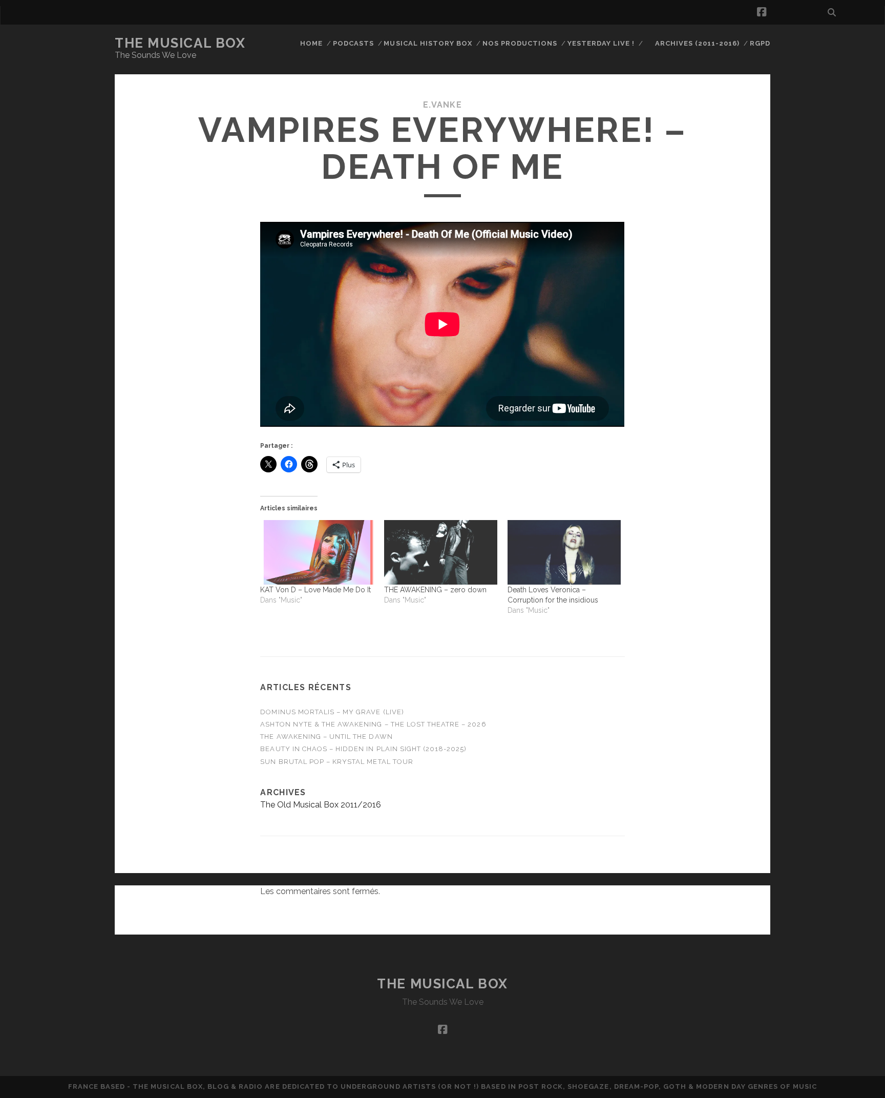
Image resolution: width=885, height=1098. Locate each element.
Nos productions (520, 43)
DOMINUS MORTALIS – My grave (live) (332, 712)
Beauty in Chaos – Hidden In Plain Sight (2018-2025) (363, 749)
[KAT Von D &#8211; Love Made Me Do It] (316, 552)
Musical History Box (428, 43)
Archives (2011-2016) (697, 43)
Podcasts (353, 43)
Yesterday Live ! (601, 43)
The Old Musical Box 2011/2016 (320, 805)
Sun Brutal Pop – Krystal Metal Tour (336, 761)
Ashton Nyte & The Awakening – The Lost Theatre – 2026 (373, 724)
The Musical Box (180, 43)
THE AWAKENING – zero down (435, 590)
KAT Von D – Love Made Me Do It (315, 590)
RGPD (760, 43)
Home (311, 43)
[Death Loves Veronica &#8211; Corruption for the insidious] (564, 552)
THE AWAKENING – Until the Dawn (326, 736)
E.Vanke (442, 105)
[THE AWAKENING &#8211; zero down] (440, 552)
